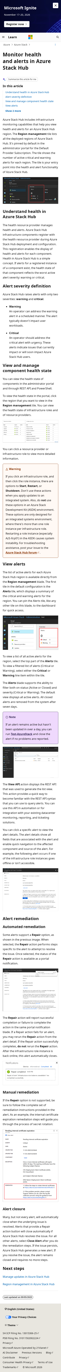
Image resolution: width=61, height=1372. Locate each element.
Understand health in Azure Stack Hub (27, 92)
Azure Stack (20, 44)
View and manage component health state (29, 101)
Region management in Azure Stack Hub (29, 1284)
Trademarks (9, 1367)
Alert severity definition (18, 96)
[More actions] (55, 44)
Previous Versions (32, 1352)
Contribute (9, 1357)
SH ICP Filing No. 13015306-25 (20, 1333)
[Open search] (57, 37)
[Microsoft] (30, 37)
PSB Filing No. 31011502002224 (20, 1338)
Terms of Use (45, 1362)
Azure (6, 44)
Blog (48, 1352)
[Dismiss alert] (55, 5)
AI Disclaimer (10, 1352)
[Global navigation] (3, 37)
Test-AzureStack (21, 734)
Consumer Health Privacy (17, 1362)
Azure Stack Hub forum (21, 552)
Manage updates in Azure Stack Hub (26, 1277)
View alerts (11, 105)
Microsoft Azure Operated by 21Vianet (24, 1347)
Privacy (7, 1342)
